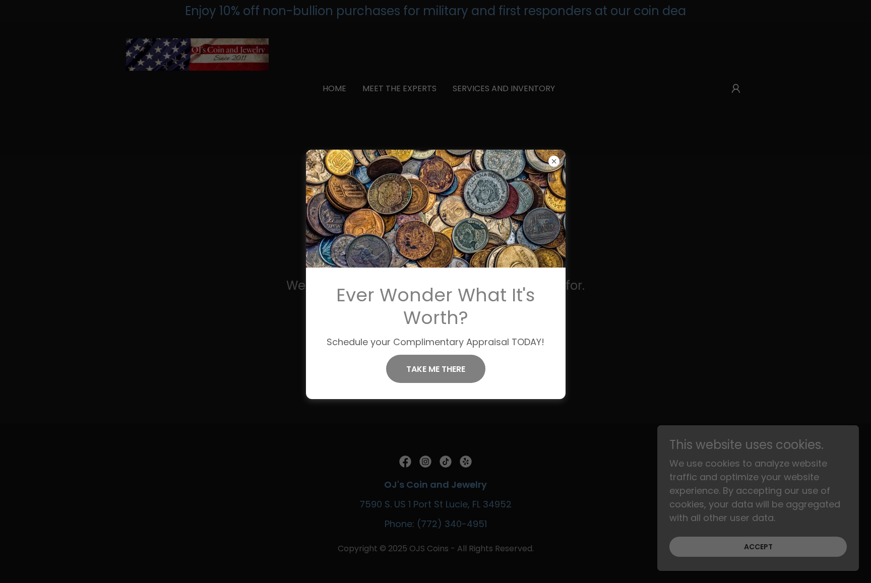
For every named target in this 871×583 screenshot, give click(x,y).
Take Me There (435, 369)
